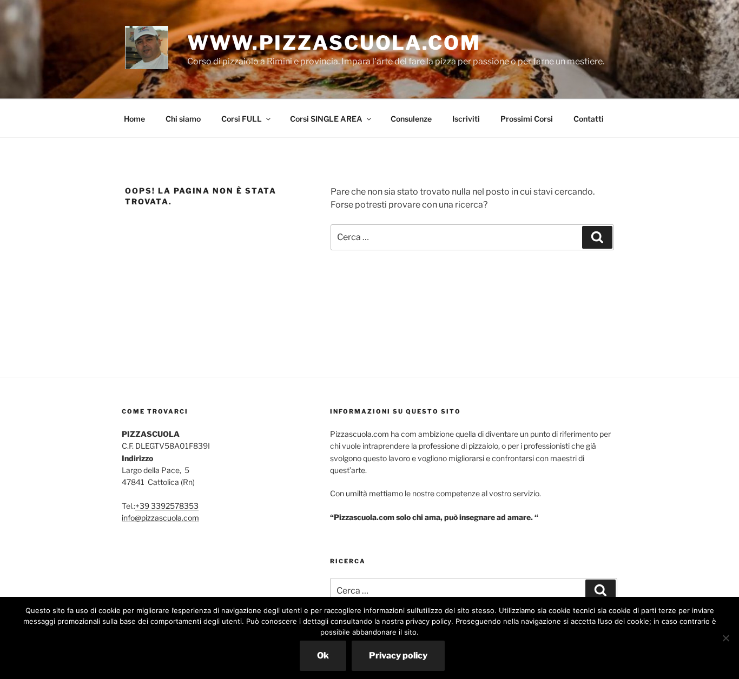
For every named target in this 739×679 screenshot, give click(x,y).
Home (134, 118)
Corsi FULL (241, 118)
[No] (725, 638)
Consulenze (411, 118)
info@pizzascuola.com (160, 517)
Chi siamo (183, 118)
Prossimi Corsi (526, 118)
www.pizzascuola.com (334, 43)
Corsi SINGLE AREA (326, 118)
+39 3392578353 (167, 505)
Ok (323, 655)
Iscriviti (466, 118)
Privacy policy (398, 655)
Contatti (588, 118)
